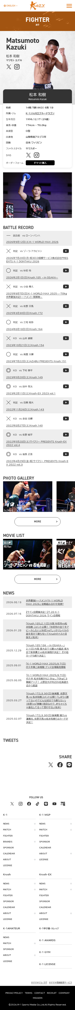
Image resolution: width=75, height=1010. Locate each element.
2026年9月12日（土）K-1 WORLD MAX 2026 (32, 242)
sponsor (8, 848)
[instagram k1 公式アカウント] (20, 803)
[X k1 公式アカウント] (12, 803)
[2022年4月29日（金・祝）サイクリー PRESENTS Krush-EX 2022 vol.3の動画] (66, 454)
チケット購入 (40, 163)
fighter (8, 836)
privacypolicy (14, 993)
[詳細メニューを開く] (69, 5)
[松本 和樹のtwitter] (9, 67)
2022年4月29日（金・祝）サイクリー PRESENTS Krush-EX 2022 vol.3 (37, 463)
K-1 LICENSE (47, 964)
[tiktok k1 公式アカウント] (37, 803)
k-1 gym (44, 952)
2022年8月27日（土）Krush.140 (24, 425)
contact (39, 993)
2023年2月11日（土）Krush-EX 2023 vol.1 (31, 393)
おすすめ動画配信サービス (60, 982)
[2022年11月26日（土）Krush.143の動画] (66, 402)
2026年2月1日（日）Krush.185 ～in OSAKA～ (32, 277)
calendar (9, 853)
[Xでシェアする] (50, 764)
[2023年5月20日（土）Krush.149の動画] (66, 370)
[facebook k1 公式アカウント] (29, 803)
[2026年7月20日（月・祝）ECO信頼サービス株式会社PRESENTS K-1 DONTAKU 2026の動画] (66, 251)
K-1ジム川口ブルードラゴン (40, 113)
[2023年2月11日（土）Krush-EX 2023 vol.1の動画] (66, 386)
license (7, 865)
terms (28, 993)
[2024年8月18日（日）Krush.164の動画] (66, 322)
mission (37, 998)
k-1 (49, 928)
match (7, 830)
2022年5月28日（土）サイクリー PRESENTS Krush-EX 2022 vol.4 (36, 443)
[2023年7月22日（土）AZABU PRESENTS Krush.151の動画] (66, 354)
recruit (52, 993)
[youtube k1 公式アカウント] (54, 803)
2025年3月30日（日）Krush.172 (24, 313)
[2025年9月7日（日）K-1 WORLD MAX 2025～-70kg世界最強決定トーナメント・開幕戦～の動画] (66, 286)
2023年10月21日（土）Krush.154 (25, 345)
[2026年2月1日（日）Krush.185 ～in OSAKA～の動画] (66, 270)
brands (7, 842)
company (64, 993)
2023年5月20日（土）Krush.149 (24, 377)
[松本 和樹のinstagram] (17, 67)
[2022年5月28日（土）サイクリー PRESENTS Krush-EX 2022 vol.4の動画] (66, 434)
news (6, 824)
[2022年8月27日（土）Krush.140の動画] (66, 418)
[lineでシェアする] (69, 764)
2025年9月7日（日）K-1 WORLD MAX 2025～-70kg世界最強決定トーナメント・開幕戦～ (36, 295)
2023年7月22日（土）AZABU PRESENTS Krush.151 (36, 361)
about (7, 859)
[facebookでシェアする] (60, 764)
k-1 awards (47, 940)
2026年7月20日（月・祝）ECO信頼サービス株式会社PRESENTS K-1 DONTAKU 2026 (37, 259)
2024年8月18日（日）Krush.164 (24, 329)
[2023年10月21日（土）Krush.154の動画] (66, 338)
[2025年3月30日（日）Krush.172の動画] (66, 306)
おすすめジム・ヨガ (39, 982)
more (45, 522)
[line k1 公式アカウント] (45, 803)
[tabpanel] (27, 496)
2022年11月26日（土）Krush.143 (25, 409)
